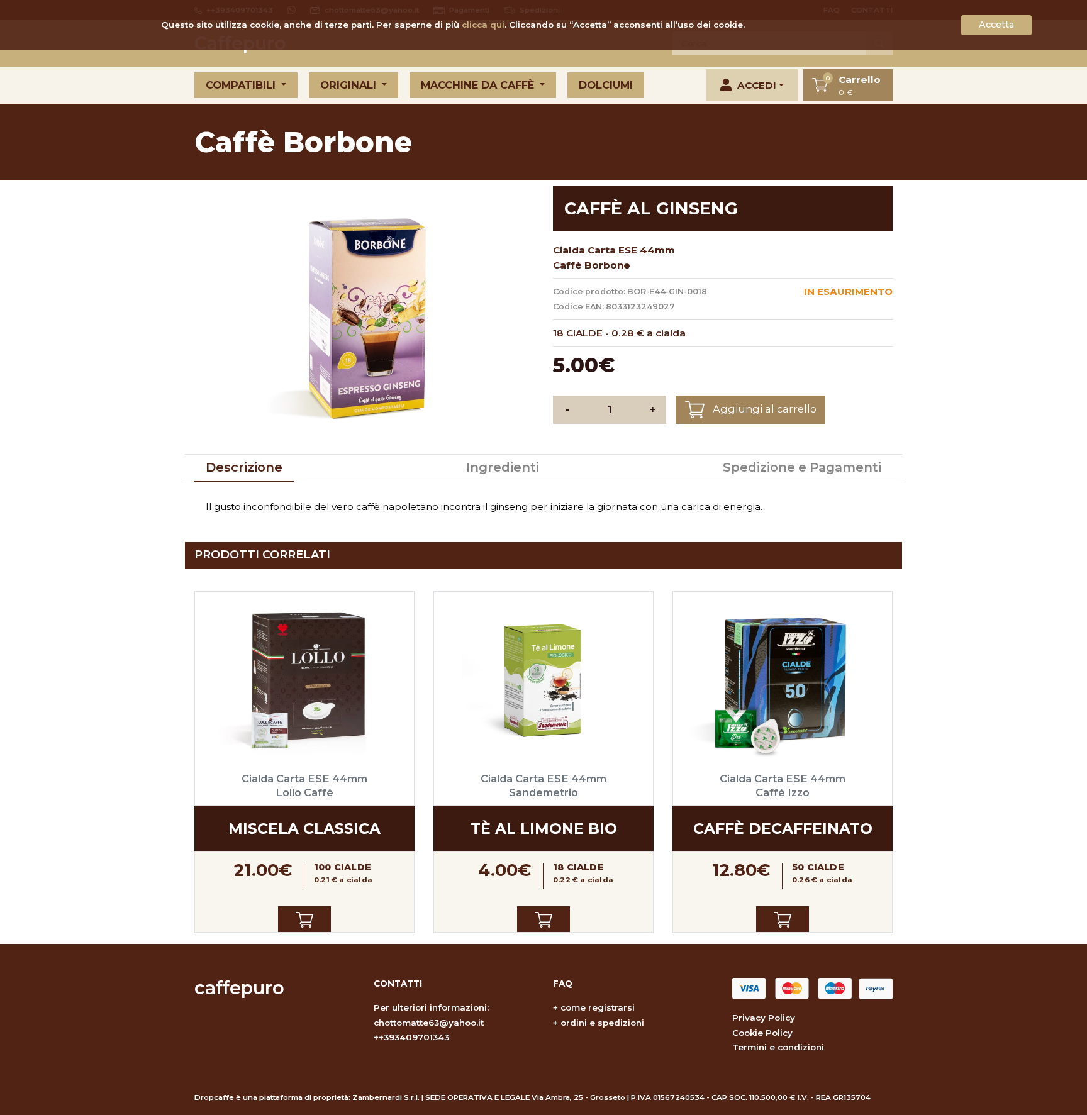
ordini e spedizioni (602, 1023)
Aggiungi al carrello (763, 408)
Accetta (996, 24)
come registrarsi (597, 1007)
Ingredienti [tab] (502, 467)
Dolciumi (606, 85)
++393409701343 (411, 1037)
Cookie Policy (762, 1033)
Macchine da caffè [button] (479, 85)
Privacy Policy (763, 1017)
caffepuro (239, 988)
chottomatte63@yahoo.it (429, 1023)
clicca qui (483, 24)
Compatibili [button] (242, 85)
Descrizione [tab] (244, 467)
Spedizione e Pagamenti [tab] (802, 467)
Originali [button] (349, 85)
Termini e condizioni (778, 1047)
